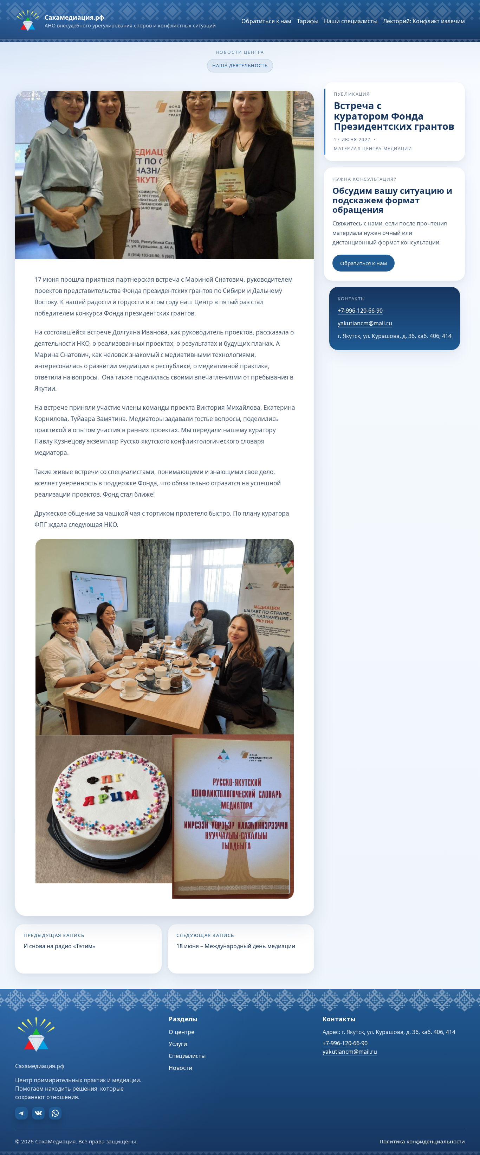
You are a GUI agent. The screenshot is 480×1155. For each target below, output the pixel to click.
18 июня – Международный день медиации (235, 946)
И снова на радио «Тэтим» (59, 946)
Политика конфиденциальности (422, 1141)
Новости (180, 1068)
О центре (181, 1032)
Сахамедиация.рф (74, 17)
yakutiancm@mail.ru (365, 323)
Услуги (178, 1044)
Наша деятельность (240, 65)
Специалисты (187, 1056)
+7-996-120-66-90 (360, 310)
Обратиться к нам (363, 262)
